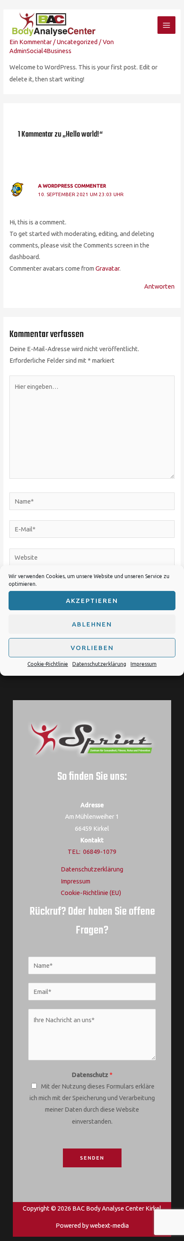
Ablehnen (92, 623)
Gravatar (107, 268)
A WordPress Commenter (72, 185)
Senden (92, 1157)
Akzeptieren (92, 600)
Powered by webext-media (92, 1225)
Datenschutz (92, 1074)
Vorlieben (92, 647)
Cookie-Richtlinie (47, 664)
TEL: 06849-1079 (92, 851)
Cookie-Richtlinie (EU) (91, 892)
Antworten (159, 286)
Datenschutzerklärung (99, 664)
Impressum (144, 664)
